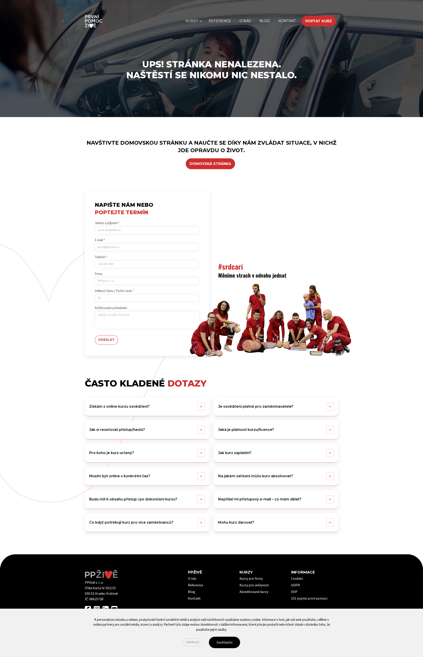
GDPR (295, 585)
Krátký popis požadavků (111, 308)
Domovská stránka (210, 164)
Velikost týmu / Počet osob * (114, 291)
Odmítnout (192, 642)
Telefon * (101, 257)
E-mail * (100, 240)
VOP (294, 591)
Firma (98, 274)
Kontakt (287, 21)
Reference (220, 21)
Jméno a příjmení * (107, 223)
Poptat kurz (318, 21)
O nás (245, 21)
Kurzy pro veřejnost (254, 585)
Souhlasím (224, 642)
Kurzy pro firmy (251, 578)
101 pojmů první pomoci (309, 598)
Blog (265, 21)
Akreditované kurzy (253, 591)
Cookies (297, 578)
